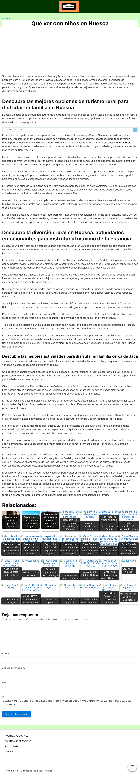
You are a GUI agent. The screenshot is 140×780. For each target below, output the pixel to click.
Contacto (9, 751)
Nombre (7, 654)
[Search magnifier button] (135, 130)
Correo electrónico (14, 668)
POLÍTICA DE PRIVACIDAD (18, 741)
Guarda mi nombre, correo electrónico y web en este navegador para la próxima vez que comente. (67, 703)
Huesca (6, 18)
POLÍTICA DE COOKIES (16, 736)
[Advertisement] (70, 51)
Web (4, 682)
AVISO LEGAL (11, 746)
